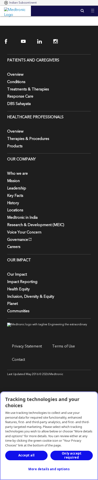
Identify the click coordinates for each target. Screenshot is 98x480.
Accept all (26, 455)
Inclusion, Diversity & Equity (30, 296)
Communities (18, 311)
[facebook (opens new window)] (10, 41)
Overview (15, 74)
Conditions (16, 82)
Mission (13, 181)
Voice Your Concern (24, 232)
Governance (17, 239)
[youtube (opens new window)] (26, 41)
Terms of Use (63, 346)
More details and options (48, 469)
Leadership (16, 188)
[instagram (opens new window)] (58, 41)
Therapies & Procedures (28, 138)
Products (15, 146)
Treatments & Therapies (28, 89)
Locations (15, 210)
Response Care (20, 96)
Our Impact (17, 274)
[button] (92, 7)
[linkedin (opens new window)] (42, 41)
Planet (12, 303)
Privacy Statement (27, 346)
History (13, 203)
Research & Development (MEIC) (35, 225)
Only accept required (72, 455)
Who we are (17, 173)
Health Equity (18, 289)
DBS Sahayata (19, 103)
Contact (18, 359)
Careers (13, 246)
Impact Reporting (22, 281)
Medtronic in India (22, 217)
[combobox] (20, 3)
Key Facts (15, 195)
